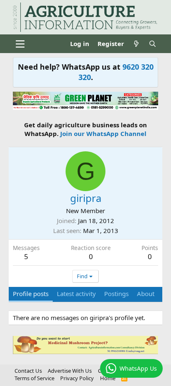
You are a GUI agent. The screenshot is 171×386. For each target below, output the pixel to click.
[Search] (152, 43)
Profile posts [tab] (31, 293)
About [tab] (145, 293)
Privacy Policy (77, 378)
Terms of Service (34, 378)
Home (107, 378)
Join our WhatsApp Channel (103, 133)
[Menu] (20, 44)
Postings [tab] (116, 293)
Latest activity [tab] (76, 293)
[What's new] (136, 43)
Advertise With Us (70, 370)
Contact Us (28, 370)
